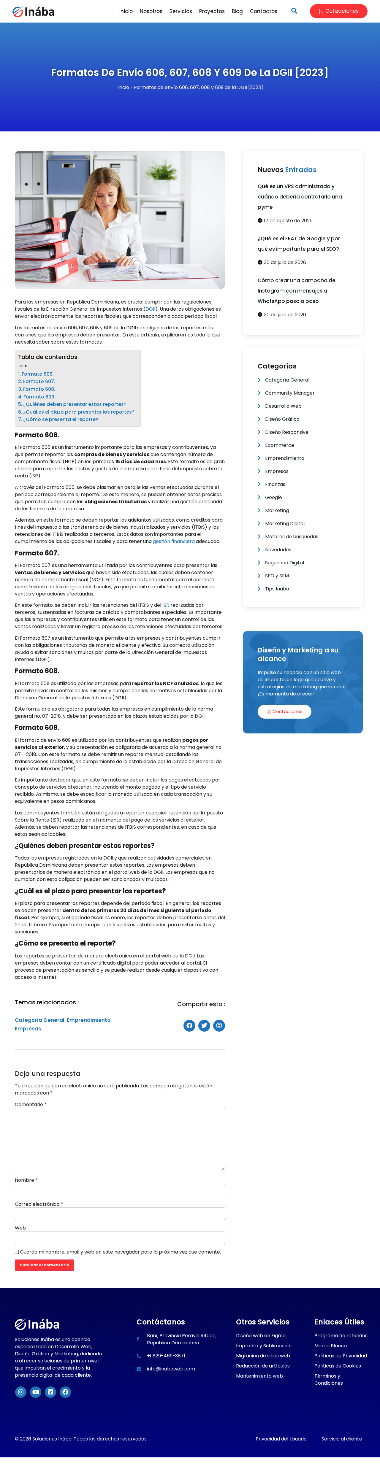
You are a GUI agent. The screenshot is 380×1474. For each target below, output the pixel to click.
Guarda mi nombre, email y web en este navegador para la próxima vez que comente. (120, 1252)
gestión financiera (173, 541)
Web (20, 1228)
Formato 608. (39, 389)
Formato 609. (39, 396)
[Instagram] (21, 1392)
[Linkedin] (50, 1392)
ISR (165, 605)
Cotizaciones (342, 11)
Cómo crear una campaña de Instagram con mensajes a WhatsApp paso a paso (296, 291)
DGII (150, 309)
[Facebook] (65, 1392)
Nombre (26, 1180)
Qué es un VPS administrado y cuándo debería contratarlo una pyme (300, 197)
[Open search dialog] (294, 11)
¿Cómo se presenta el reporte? (60, 419)
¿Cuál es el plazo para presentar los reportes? (78, 412)
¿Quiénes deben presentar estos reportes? (74, 404)
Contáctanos (288, 711)
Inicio (123, 87)
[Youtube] (36, 1392)
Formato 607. (39, 381)
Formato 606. (38, 374)
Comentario (31, 1104)
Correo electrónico (39, 1204)
